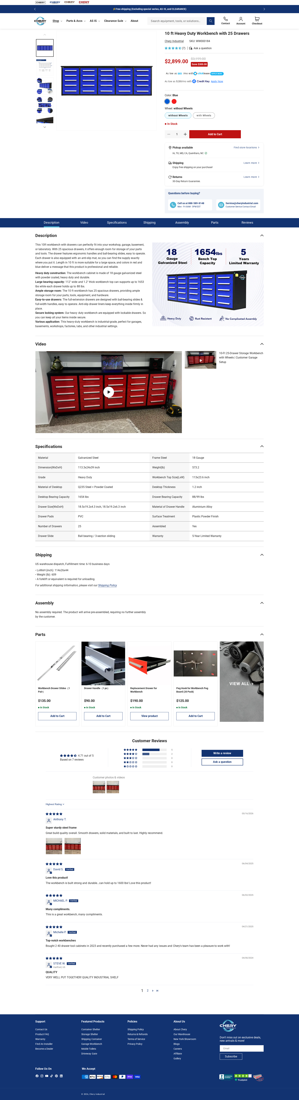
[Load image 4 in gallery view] (44, 86)
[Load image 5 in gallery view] (44, 105)
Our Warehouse (182, 1034)
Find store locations (245, 147)
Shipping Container (91, 1039)
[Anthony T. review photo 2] (72, 846)
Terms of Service (136, 1039)
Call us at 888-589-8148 (191, 203)
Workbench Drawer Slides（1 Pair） (54, 690)
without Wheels (178, 115)
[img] (54, 814)
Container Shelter (90, 1029)
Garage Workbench (91, 1044)
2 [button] (147, 990)
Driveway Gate (89, 1053)
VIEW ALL (239, 683)
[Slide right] (45, 127)
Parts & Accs (74, 21)
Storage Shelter (89, 1034)
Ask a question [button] (222, 762)
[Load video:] (108, 392)
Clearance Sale (113, 21)
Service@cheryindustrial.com (242, 203)
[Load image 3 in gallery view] (44, 67)
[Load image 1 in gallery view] (44, 48)
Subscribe (231, 1056)
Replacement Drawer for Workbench (143, 690)
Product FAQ (42, 1034)
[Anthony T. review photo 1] (54, 846)
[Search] (211, 21)
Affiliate (178, 1053)
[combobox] (181, 21)
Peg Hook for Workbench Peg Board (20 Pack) (192, 690)
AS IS (93, 21)
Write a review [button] (222, 753)
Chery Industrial (174, 41)
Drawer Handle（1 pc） (97, 688)
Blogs (177, 1044)
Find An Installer (44, 1044)
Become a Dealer (44, 1049)
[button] (57, 21)
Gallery (177, 1058)
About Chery (180, 1029)
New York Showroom (185, 1039)
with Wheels (204, 115)
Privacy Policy (135, 1044)
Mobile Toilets (88, 1049)
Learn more (250, 162)
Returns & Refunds (138, 1034)
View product (149, 716)
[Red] (174, 101)
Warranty (40, 1039)
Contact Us (41, 1029)
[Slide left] (45, 34)
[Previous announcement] (35, 9)
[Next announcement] (264, 9)
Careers (178, 1049)
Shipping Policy (136, 1029)
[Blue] (167, 101)
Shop (56, 21)
